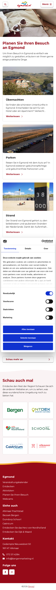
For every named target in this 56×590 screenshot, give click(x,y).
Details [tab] (28, 248)
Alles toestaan (28, 329)
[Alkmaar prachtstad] (41, 445)
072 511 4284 (12, 554)
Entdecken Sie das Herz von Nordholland (24, 528)
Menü (45, 4)
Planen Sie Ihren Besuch (15, 495)
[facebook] (5, 572)
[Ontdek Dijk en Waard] (41, 410)
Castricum (8, 523)
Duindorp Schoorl (12, 519)
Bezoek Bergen (11, 515)
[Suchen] (5, 4)
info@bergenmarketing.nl (20, 558)
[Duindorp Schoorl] (41, 428)
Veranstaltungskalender (15, 482)
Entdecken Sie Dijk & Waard (17, 532)
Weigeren (28, 346)
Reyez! (31, 586)
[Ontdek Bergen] (15, 410)
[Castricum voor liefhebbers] (15, 445)
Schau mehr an (14, 359)
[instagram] (12, 572)
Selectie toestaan (28, 338)
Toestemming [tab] (10, 248)
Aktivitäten (8, 490)
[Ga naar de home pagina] (24, 4)
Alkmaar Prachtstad (13, 511)
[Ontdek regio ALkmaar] (15, 428)
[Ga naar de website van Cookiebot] (41, 241)
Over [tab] (46, 248)
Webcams (8, 499)
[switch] (49, 301)
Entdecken (8, 486)
